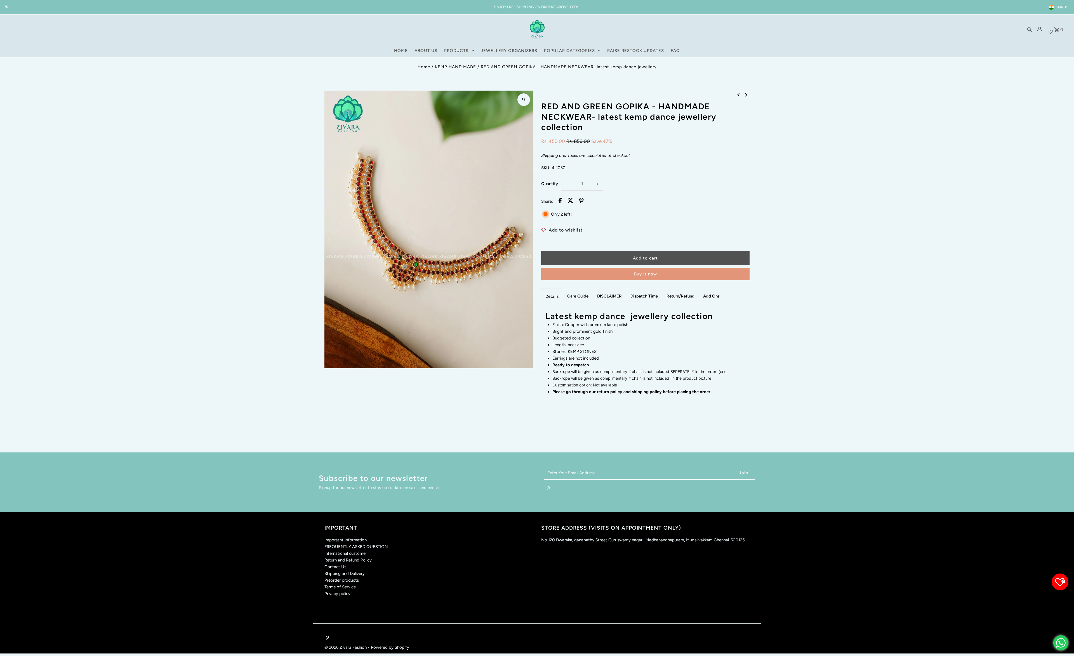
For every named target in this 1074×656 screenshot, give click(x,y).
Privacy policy (337, 593)
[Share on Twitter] (570, 201)
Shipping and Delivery (344, 573)
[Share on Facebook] (560, 201)
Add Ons (711, 296)
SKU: (545, 167)
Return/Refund (680, 296)
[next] (746, 94)
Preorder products (341, 580)
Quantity (549, 183)
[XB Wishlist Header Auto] (1050, 29)
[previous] (738, 94)
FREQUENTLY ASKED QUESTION (356, 546)
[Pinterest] (6, 7)
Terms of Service (340, 586)
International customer (345, 553)
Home (424, 66)
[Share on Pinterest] (581, 201)
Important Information (345, 539)
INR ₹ (1062, 7)
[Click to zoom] (523, 99)
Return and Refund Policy (348, 560)
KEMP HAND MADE (455, 66)
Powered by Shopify (390, 647)
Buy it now (645, 274)
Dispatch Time (644, 296)
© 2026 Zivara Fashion (346, 647)
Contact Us (335, 566)
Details (552, 296)
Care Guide (577, 296)
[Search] (1029, 29)
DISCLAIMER (609, 296)
